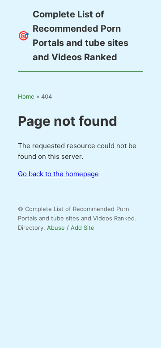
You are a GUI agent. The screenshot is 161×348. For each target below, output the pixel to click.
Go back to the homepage (58, 174)
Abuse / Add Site (70, 227)
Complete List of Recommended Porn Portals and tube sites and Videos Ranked (73, 35)
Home (26, 96)
